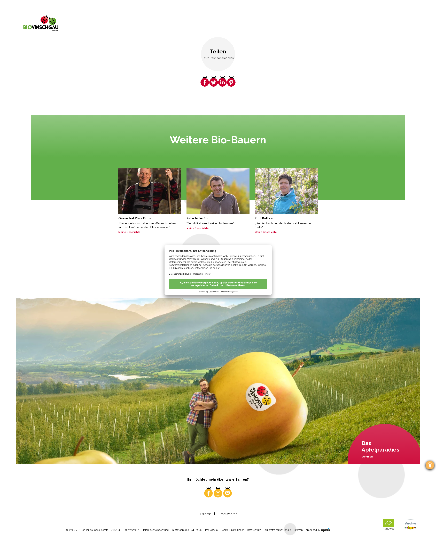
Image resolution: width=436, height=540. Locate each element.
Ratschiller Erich (198, 218)
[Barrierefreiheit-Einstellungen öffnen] (430, 465)
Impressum (211, 530)
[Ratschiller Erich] (218, 191)
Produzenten (228, 514)
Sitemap (298, 530)
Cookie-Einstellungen (232, 530)
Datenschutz (254, 530)
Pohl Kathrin (264, 218)
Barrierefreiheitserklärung (277, 530)
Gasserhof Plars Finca (134, 218)
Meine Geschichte (129, 232)
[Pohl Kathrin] (286, 191)
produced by (313, 530)
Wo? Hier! (367, 456)
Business (205, 514)
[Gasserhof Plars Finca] (149, 191)
